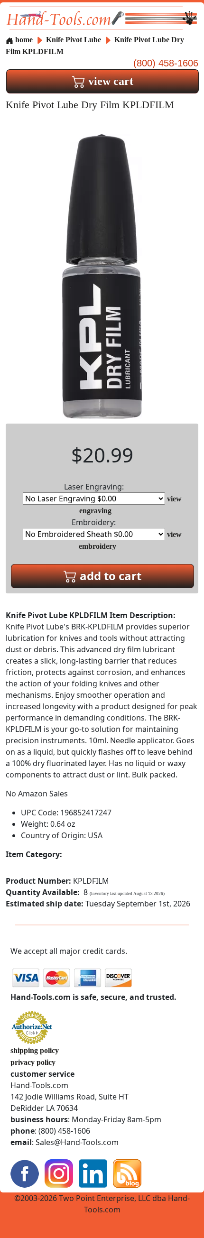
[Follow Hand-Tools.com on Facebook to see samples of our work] (24, 1172)
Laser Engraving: (94, 486)
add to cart (109, 575)
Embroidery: (94, 522)
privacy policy (33, 1062)
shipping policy (34, 1050)
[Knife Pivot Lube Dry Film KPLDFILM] (102, 275)
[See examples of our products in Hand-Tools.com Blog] (127, 1172)
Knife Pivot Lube (74, 40)
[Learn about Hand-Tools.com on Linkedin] (93, 1172)
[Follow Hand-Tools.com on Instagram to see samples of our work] (59, 1172)
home (23, 40)
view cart (109, 81)
